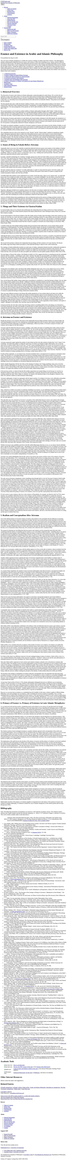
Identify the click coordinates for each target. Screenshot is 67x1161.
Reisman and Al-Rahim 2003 (23, 979)
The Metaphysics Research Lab (43, 1154)
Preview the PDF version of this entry (23, 1067)
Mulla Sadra (17, 1089)
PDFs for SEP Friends (13, 30)
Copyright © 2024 (5, 1091)
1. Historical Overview (10, 73)
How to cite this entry (19, 1065)
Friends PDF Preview (9, 47)
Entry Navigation (5, 39)
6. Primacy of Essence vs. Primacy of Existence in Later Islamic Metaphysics (24, 81)
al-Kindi (15, 1087)
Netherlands (12, 1147)
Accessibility (7, 1126)
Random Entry (11, 11)
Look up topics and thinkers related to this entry (26, 1068)
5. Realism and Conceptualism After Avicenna (16, 79)
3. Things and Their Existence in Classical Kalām (16, 76)
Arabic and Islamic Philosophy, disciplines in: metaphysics (45, 1087)
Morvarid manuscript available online (53, 989)
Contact (9, 26)
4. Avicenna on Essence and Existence (14, 78)
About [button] (5, 16)
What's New (10, 10)
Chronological (11, 13)
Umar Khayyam (25, 1089)
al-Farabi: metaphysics (6, 1087)
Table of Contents (11, 8)
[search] (1, 38)
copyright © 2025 (28, 1154)
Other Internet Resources (10, 85)
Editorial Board (11, 20)
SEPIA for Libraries (12, 33)
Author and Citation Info (10, 48)
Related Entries (8, 87)
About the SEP (11, 19)
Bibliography (7, 44)
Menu (2, 4)
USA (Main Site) (15, 1150)
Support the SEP (11, 29)
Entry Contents (8, 42)
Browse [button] (6, 7)
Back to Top (7, 50)
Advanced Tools (11, 25)
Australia (14, 1152)
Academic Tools (8, 45)
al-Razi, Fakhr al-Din (23, 1087)
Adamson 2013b (36, 832)
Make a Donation (11, 32)
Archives (9, 14)
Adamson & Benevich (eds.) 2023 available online (36, 820)
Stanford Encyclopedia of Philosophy (10, 2)
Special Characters (12, 23)
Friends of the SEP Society (43, 1067)
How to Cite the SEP (12, 22)
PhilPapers (36, 1072)
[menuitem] (36, 9)
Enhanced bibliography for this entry (23, 1072)
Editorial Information (12, 17)
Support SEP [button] (7, 27)
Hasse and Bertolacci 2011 (18, 911)
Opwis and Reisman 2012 (17, 879)
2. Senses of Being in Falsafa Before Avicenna (16, 75)
